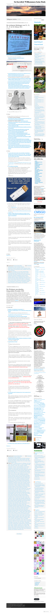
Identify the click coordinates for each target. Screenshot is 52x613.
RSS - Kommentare (38, 440)
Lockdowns (27, 276)
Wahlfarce (12, 525)
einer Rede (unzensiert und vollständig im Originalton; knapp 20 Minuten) (39, 369)
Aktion (23, 464)
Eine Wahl (36, 103)
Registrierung (21, 508)
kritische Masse (17, 496)
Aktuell (9, 4)
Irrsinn (43, 412)
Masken (14, 499)
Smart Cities (13, 513)
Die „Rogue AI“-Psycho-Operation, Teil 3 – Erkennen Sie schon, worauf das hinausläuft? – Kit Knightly (40, 494)
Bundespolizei (19, 272)
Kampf (12, 494)
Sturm (21, 516)
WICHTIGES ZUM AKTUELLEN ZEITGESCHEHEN (14, 22)
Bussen (12, 472)
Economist (9, 478)
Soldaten (9, 514)
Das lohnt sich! (36, 599)
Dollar (11, 477)
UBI (24, 519)
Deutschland (27, 475)
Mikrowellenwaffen (25, 500)
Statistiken (13, 516)
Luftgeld (17, 498)
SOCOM (24, 513)
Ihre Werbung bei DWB (38, 217)
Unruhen (25, 520)
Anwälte (16, 465)
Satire (37, 422)
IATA (22, 489)
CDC (17, 472)
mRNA (23, 501)
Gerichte (28, 486)
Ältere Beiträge (19, 533)
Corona (24, 272)
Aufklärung (40, 400)
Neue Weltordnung (14, 504)
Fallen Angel (37, 178)
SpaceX (12, 280)
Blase (29, 470)
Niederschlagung (19, 505)
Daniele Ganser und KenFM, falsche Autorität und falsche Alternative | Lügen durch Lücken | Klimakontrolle (40, 62)
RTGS (20, 278)
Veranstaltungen (27, 522)
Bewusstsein (15, 265)
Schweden (19, 512)
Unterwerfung (15, 522)
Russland (13, 511)
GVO (27, 488)
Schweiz (28, 269)
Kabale (9, 494)
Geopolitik (22, 266)
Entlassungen (14, 480)
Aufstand (27, 466)
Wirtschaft (36, 433)
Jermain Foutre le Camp (39, 453)
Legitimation (10, 498)
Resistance (22, 510)
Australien (14, 468)
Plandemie (18, 506)
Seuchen (28, 512)
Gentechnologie (24, 486)
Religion (15, 460)
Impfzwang (24, 490)
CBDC (22, 272)
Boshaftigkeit (13, 471)
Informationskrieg (24, 492)
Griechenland (16, 488)
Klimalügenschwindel (22, 276)
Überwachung (14, 469)
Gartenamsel (37, 179)
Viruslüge (27, 281)
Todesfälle (26, 518)
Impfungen (9, 276)
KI (17, 276)
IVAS (21, 493)
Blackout (26, 470)
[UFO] (40, 304)
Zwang (22, 529)
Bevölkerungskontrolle (11, 272)
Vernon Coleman (10, 524)
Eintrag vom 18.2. (14, 207)
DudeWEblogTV (38, 42)
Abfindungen (24, 463)
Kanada (14, 494)
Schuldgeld (24, 269)
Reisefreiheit (10, 510)
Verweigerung (24, 281)
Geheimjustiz (28, 484)
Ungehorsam (10, 520)
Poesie (34, 420)
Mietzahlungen (20, 500)
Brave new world (17, 471)
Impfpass (17, 490)
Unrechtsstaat (21, 520)
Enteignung (9, 480)
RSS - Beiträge (37, 439)
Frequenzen (15, 483)
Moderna (18, 501)
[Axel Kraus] (40, 306)
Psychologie (12, 507)
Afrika (12, 464)
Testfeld (15, 518)
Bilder (18, 265)
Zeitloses (15, 4)
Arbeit (19, 465)
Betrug (30, 469)
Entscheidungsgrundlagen (25, 480)
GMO (18, 487)
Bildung (21, 265)
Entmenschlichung (18, 480)
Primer (26, 506)
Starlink (15, 280)
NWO (17, 269)
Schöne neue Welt (10, 512)
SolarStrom (27, 513)
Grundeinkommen (23, 488)
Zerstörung (9, 529)
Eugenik (16, 481)
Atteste (25, 466)
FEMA (24, 274)
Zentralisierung (28, 528)
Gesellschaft (14, 275)
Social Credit (21, 513)
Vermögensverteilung (28, 523)
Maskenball (9, 277)
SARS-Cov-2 (23, 278)
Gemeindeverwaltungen (11, 486)
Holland (20, 489)
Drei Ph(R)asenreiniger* (38, 459)
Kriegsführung (10, 496)
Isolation (15, 493)
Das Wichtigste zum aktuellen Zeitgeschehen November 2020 (15, 290)
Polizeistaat (25, 277)
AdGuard (41, 238)
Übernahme (9, 469)
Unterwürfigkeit (10, 522)
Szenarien (25, 516)
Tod (24, 518)
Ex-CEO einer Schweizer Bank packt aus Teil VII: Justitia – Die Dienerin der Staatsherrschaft (40, 117)
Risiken (15, 278)
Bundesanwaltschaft (23, 471)
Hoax (17, 489)
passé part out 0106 (37, 479)
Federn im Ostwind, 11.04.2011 (39, 455)
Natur (15, 269)
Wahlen (9, 525)
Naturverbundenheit (15, 502)
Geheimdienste (23, 484)
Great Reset (25, 487)
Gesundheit (42, 409)
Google (39, 410)
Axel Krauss (38, 482)
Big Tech (16, 470)
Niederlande (15, 505)
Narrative (25, 501)
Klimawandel (41, 414)
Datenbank (21, 474)
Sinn (30, 269)
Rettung (25, 510)
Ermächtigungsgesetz (11, 481)
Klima (42, 413)
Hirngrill (11, 489)
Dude (36, 161)
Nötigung (20, 502)
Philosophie (10, 460)
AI (17, 271)
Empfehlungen (22, 478)
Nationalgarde (10, 502)
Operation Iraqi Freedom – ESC (39, 483)
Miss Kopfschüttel (38, 173)
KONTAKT (36, 585)
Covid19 (27, 272)
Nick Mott (37, 166)
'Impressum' (35, 261)
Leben (28, 496)
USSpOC (23, 522)
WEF (28, 525)
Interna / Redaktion (39, 182)
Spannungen (10, 516)
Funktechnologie (27, 274)
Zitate (15, 462)
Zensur (16, 282)
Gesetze (13, 487)
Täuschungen (13, 517)
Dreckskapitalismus (11, 266)
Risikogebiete (10, 511)
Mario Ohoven (10, 499)
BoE (15, 272)
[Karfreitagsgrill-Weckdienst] (40, 300)
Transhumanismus (37, 427)
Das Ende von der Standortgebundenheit (40, 511)
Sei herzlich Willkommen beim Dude (30, 1)
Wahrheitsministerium (21, 525)
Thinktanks (18, 518)
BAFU (21, 271)
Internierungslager (10, 493)
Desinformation (10, 274)
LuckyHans (37, 174)
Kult (20, 496)
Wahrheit (9, 282)
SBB (26, 511)
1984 (12, 463)
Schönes (21, 269)
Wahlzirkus (15, 525)
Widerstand (12, 282)
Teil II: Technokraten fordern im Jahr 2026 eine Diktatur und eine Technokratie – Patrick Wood (40, 503)
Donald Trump (14, 477)
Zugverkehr (19, 529)
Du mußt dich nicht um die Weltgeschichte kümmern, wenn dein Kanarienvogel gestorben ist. (40, 457)
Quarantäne (18, 507)
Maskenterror (21, 499)
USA (20, 281)
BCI (28, 469)
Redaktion (9, 286)
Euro (18, 481)
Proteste (9, 507)
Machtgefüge (23, 498)
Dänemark (9, 475)
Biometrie (19, 470)
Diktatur (16, 274)
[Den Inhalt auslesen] (34, 453)
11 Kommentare (29, 265)
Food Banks (24, 482)
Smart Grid (16, 513)
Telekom (28, 517)
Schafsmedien (28, 278)
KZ (21, 496)
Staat (40, 423)
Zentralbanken (19, 282)
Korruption (14, 268)
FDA (28, 481)
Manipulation (26, 268)
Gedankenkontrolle (11, 458)
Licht (38, 416)
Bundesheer (28, 471)
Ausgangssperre (10, 468)
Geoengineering (37, 408)
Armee (19, 271)
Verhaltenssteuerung (22, 523)
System (35, 424)
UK (18, 281)
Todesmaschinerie (12, 281)
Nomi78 (36, 172)
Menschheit (15, 500)
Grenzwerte (23, 275)
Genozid (16, 486)
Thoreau (22, 518)
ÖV (27, 468)
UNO (16, 520)
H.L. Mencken (35, 324)
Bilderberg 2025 (37, 105)
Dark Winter (15, 474)
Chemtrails (35, 403)
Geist (41, 407)
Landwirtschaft (10, 459)
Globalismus (35, 410)
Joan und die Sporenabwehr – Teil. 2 (39, 100)
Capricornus (37, 165)
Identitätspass (27, 489)
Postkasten (33, 4)
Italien (19, 493)
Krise (13, 496)
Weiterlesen (8, 255)
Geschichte (42, 408)
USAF (20, 522)
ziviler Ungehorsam (24, 282)
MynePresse (37, 171)
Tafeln (29, 516)
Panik (25, 505)
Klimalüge (25, 494)
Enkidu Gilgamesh (38, 164)
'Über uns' (41, 260)
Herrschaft (36, 411)
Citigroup (21, 472)
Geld (43, 407)
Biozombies (23, 470)
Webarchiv (25, 525)
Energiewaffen (27, 478)
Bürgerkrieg (25, 469)
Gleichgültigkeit (18, 275)
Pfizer (15, 506)
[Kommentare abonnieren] (34, 440)
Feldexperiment (15, 482)
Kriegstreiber (18, 268)
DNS (29, 476)
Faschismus (26, 481)
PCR (13, 506)
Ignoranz (26, 275)
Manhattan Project (27, 498)
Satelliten (21, 511)
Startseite (37, 22)
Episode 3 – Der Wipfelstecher (38, 512)
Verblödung (40, 429)
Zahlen (23, 528)
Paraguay (28, 505)
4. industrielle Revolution (17, 463)
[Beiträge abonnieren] (34, 439)
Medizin (9, 269)
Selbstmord (22, 512)
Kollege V (37, 163)
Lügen (26, 496)
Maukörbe (17, 277)
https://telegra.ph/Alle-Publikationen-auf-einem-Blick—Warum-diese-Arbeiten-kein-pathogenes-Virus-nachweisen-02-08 (19, 122)
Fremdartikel (18, 266)
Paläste (23, 505)
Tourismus (14, 519)
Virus (22, 524)
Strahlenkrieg (18, 280)
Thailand (29, 460)
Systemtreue (36, 104)
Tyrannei (16, 281)
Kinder (23, 494)
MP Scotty (37, 169)
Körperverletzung (18, 494)
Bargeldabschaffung (25, 271)
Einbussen (13, 478)
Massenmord (13, 277)
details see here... (39, 233)
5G (12, 271)
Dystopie (28, 477)
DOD (9, 477)
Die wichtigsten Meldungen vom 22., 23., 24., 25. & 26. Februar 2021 (18, 26)
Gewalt (16, 487)
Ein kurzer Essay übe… (38, 269)
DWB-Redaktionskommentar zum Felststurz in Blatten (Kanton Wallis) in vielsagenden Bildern (39, 107)
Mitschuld (9, 501)
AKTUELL (16, 300)
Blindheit (9, 471)
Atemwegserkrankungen (20, 466)
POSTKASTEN (37, 583)
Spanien (23, 514)
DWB (26, 477)
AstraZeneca (14, 466)
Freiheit (15, 266)
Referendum (13, 508)
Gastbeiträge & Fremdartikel (38, 181)
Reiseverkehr (18, 510)
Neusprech (22, 504)
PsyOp (16, 507)
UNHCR (13, 520)
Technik (9, 270)
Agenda (36, 399)
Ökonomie (21, 468)
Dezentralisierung (10, 476)
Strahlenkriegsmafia (24, 280)
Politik (37, 420)
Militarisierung (21, 277)
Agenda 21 (18, 464)
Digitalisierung (17, 476)
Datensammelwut (25, 474)
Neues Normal (19, 504)
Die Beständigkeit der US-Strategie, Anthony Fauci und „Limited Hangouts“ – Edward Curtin (40, 491)
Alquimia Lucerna (38, 162)
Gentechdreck (20, 486)
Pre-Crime (28, 277)
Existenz (35, 407)
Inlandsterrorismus (14, 276)
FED (21, 274)
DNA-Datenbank (25, 476)
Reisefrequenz (14, 510)
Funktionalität (10, 275)
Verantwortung (10, 523)
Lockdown (13, 498)
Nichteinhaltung (10, 505)
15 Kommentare (29, 456)
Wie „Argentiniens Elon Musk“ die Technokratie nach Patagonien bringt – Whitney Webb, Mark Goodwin (39, 488)
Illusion (42, 411)
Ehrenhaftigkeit (37, 96)
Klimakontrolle (10, 268)
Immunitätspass (13, 490)
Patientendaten (10, 506)
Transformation (18, 519)
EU (40, 406)
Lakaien (23, 496)
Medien (29, 268)
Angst (35, 400)
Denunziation (13, 475)
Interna (39, 412)
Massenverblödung (11, 500)
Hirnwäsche (14, 489)
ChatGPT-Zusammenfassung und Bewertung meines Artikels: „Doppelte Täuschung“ (39, 462)
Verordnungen (15, 524)
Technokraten (17, 517)
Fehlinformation (10, 482)
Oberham (37, 177)
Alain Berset (26, 464)
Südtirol (24, 511)
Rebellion (9, 508)
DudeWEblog (42, 188)
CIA (39, 403)
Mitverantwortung (14, 501)
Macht (19, 498)
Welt (34, 432)
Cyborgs (11, 474)
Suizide (23, 516)
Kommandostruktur (11, 495)
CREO (9, 474)
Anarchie (43, 399)
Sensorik (25, 512)
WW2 (18, 528)
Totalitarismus (10, 519)
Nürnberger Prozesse (25, 502)
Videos (9, 462)
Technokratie (21, 517)
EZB (20, 481)
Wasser (42, 430)
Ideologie (9, 490)
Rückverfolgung (26, 507)
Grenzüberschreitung (11, 488)
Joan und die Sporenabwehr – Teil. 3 (39, 99)
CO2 (23, 472)
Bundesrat (9, 472)
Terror (9, 518)
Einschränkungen (17, 478)
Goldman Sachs (21, 487)
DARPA (18, 474)
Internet (28, 492)
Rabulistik (22, 507)
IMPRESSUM (37, 584)
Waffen (28, 524)
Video (20, 4)
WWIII (20, 528)
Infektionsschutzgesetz (11, 492)
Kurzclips (22, 268)
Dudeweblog (23, 477)
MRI (20, 501)
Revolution (28, 510)
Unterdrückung (29, 520)
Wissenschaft (13, 270)
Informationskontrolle (18, 492)
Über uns (26, 4)
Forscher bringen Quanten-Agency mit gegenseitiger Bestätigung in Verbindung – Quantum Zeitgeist (40, 485)
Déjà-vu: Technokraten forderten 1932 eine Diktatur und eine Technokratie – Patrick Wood (39, 506)
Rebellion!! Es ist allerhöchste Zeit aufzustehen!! (15, 309)
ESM (36, 168)
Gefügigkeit (19, 484)
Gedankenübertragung (26, 483)
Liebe (41, 416)
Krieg (40, 415)
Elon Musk (19, 274)
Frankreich (28, 482)
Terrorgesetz (12, 518)
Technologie (28, 280)
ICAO (24, 489)
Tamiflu (9, 517)
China (19, 472)
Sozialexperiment (13, 514)
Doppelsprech (19, 477)
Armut (38, 400)
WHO (36, 432)
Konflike (20, 495)
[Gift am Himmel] (40, 310)
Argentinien (21, 465)
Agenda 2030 (15, 464)
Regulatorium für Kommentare (37, 240)
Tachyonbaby (37, 167)
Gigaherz (37, 510)
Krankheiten (27, 495)
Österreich (24, 468)
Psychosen (12, 278)
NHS (25, 504)
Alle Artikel (40, 4)
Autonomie (18, 468)
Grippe (20, 488)
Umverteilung (29, 519)
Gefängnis (15, 484)
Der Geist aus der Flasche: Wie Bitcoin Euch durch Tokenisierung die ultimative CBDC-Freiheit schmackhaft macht (40, 134)
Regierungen (17, 508)
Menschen (12, 269)
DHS (13, 274)
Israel (17, 493)
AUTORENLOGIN (37, 582)
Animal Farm (12, 465)
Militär (29, 500)
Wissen (39, 433)
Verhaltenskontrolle (15, 523)
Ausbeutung (36, 401)
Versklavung (19, 524)
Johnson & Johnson (27, 493)
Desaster (17, 475)
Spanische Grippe (27, 514)
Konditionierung (16, 495)
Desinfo (19, 475)
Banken (17, 469)
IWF (23, 493)
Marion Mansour (38, 176)
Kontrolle (23, 495)
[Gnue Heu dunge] (40, 317)
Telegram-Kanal (38, 44)
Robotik (17, 278)
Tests (9, 281)
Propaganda (29, 506)
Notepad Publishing (39, 170)
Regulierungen (26, 508)
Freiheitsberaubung (11, 483)
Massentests (28, 499)
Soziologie (18, 514)
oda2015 (36, 267)
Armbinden (25, 465)
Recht (19, 269)
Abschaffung (15, 271)
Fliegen (21, 482)
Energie (38, 406)
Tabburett (37, 175)
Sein (44, 422)
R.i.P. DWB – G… (37, 274)
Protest (9, 278)
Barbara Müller (21, 469)
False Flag (22, 481)
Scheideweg (15, 512)
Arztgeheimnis (10, 466)
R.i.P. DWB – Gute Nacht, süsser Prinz (39, 115)
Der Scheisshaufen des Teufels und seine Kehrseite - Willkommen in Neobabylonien (40, 56)
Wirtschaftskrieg (14, 528)
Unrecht (18, 520)
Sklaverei (9, 280)
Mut (44, 418)
